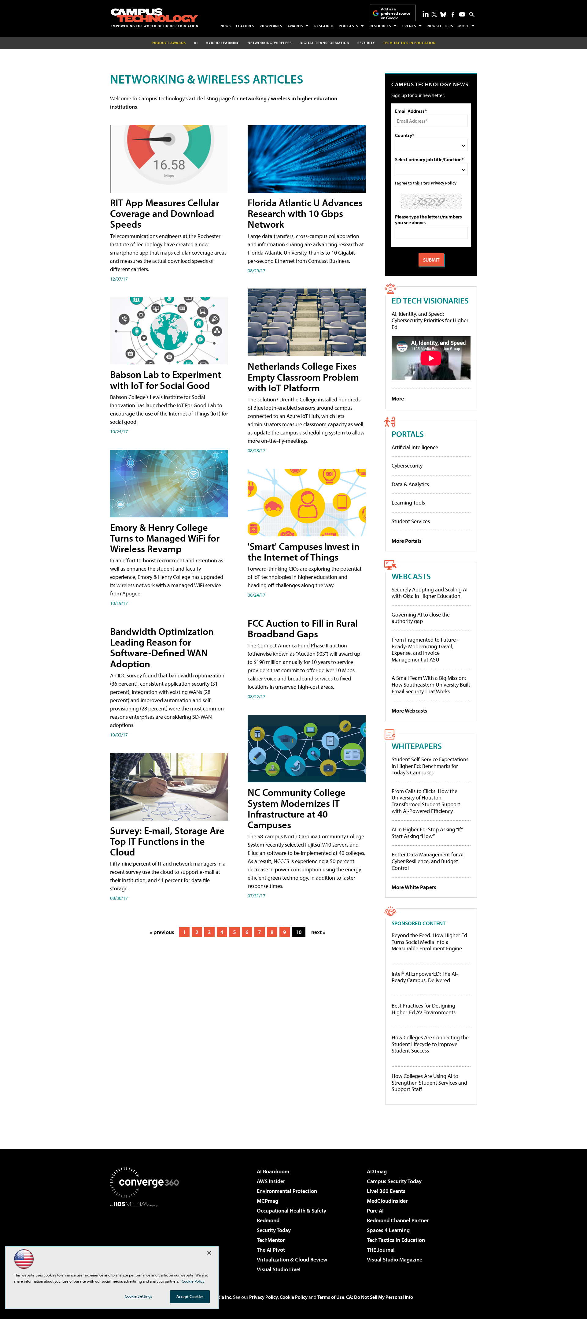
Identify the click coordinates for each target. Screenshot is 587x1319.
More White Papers (414, 887)
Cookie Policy (294, 1297)
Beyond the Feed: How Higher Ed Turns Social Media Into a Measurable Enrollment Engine (429, 942)
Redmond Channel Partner (398, 1220)
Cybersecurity (407, 465)
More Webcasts (409, 710)
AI (196, 42)
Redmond (268, 1220)
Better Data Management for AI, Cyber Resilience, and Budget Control (428, 861)
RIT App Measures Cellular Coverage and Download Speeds (164, 213)
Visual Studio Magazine (394, 1259)
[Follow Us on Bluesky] (443, 14)
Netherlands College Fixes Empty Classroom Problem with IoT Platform (303, 376)
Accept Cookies (190, 1296)
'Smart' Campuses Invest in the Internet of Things (304, 551)
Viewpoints (271, 26)
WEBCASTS (411, 576)
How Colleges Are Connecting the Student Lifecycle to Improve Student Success (430, 1044)
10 (299, 932)
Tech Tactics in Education (396, 1239)
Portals (408, 433)
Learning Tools (408, 502)
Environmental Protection (287, 1190)
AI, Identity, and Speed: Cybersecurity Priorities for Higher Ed (430, 320)
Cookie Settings (138, 1296)
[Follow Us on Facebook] (453, 14)
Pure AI (375, 1210)
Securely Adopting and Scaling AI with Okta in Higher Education (429, 593)
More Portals (407, 540)
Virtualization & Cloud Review (292, 1259)
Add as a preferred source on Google (395, 13)
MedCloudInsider (387, 1200)
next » (318, 932)
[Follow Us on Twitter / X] (434, 14)
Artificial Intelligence (415, 447)
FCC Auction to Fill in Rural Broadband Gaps (303, 628)
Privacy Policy (443, 183)
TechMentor (271, 1239)
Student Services (411, 521)
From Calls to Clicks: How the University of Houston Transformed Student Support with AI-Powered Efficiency (426, 801)
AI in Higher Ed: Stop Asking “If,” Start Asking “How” (427, 833)
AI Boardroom (273, 1171)
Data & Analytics (410, 484)
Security (366, 42)
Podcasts (348, 26)
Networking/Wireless (270, 42)
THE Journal (381, 1249)
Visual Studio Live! (279, 1269)
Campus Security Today (394, 1181)
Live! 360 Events (386, 1190)
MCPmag (267, 1200)
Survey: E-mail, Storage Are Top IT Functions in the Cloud (167, 841)
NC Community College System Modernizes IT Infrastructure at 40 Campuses (296, 808)
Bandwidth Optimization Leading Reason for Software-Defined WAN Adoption (162, 647)
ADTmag (377, 1171)
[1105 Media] (146, 1238)
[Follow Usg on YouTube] (462, 14)
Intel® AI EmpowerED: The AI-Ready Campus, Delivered (425, 977)
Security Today (274, 1230)
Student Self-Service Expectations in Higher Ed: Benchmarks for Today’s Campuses (430, 766)
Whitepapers (417, 745)
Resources (380, 26)
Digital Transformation (324, 42)
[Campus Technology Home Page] (154, 17)
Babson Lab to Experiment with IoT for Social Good (165, 379)
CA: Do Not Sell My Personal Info (379, 1297)
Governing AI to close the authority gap (421, 618)
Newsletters (440, 26)
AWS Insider (271, 1181)
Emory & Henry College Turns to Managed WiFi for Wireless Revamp (165, 538)
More (463, 26)
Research (324, 26)
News (225, 26)
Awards (295, 26)
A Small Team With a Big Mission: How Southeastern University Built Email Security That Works (431, 684)
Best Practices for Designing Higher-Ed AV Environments (424, 1008)
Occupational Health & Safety (291, 1210)
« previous (162, 932)
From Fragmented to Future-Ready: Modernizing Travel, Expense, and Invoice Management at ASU (425, 649)
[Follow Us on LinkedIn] (426, 14)
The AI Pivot (271, 1249)
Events (409, 26)
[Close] (209, 1253)
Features (245, 26)
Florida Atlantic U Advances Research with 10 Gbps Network (305, 213)
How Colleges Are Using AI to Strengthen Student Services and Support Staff (429, 1083)
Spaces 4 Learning (388, 1230)
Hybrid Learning (223, 42)
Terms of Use (330, 1297)
